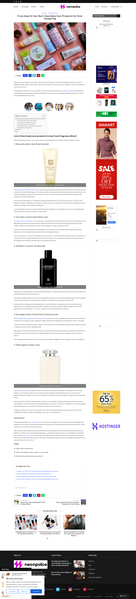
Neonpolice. (30, 440)
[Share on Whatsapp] (42, 75)
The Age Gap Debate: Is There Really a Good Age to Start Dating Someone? (61, 563)
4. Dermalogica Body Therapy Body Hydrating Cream (29, 126)
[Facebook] (14, 1)
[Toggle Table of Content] (43, 116)
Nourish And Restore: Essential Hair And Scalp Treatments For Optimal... (74, 533)
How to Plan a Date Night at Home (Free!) (61, 573)
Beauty (16, 6)
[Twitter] (16, 1)
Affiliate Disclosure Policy (84, 596)
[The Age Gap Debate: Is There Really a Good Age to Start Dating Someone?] (79, 564)
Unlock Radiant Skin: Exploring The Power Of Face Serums (34, 474)
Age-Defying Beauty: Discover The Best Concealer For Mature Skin (36, 476)
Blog (90, 565)
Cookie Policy (98, 596)
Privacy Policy (109, 596)
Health (42, 6)
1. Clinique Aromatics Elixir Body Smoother (27, 120)
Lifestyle (104, 6)
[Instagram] (18, 1)
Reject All (24, 591)
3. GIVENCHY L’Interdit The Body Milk (26, 124)
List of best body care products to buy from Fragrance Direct (30, 118)
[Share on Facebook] (30, 75)
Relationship (115, 6)
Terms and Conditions (95, 577)
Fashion (33, 6)
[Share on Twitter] (34, 75)
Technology (24, 6)
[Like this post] (26, 75)
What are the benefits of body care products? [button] (29, 456)
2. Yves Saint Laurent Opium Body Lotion (26, 122)
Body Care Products (20, 487)
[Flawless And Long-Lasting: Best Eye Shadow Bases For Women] (50, 522)
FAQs (16, 131)
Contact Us (92, 569)
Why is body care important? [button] (24, 448)
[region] (24, 585)
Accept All (36, 591)
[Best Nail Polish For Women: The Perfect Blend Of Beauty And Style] (26, 522)
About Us (91, 561)
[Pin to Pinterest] (38, 75)
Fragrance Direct (52, 13)
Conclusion (18, 129)
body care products (33, 422)
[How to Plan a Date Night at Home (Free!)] (79, 575)
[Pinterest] (20, 1)
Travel (97, 6)
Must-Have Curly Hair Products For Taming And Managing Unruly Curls (37, 479)
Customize (12, 591)
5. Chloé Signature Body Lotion (24, 127)
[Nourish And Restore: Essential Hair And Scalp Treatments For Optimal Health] (74, 522)
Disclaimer (91, 573)
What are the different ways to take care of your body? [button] (32, 452)
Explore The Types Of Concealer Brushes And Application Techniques (37, 471)
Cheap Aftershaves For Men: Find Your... (19, 574)
